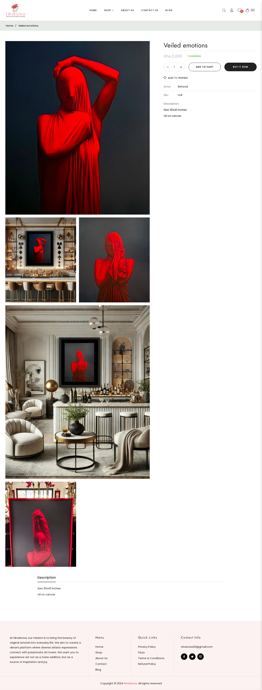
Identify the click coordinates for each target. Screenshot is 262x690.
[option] (77, 128)
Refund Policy (147, 664)
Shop (98, 652)
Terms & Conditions (151, 658)
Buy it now (240, 66)
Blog (98, 669)
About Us (101, 658)
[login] (231, 10)
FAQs (141, 652)
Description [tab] (46, 577)
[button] (224, 10)
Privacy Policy (147, 647)
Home (9, 25)
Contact (101, 664)
